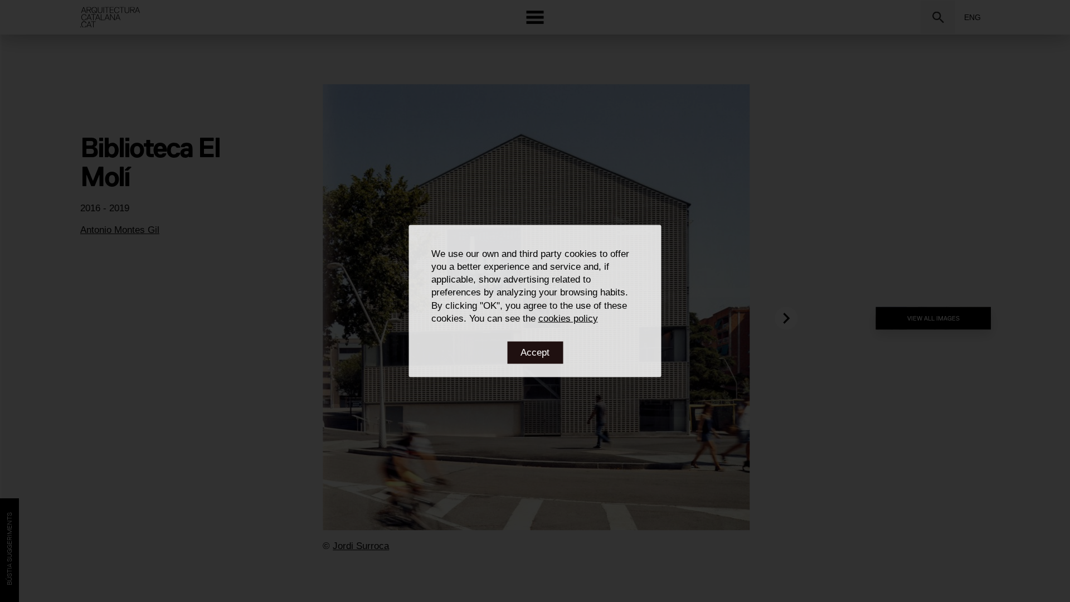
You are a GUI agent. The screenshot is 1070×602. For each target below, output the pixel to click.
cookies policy (568, 318)
